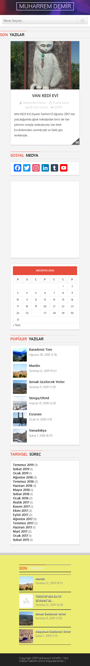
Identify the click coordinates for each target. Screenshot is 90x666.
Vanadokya (37, 430)
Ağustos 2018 (23, 477)
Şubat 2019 (21, 469)
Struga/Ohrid (39, 398)
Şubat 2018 (21, 494)
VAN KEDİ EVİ (45, 95)
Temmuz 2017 (23, 523)
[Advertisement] (45, 220)
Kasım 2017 (21, 506)
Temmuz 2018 (23, 481)
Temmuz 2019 (23, 465)
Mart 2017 (20, 531)
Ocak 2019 (20, 473)
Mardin (34, 366)
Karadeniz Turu (40, 349)
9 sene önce (60, 103)
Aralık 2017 (21, 502)
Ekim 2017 (20, 511)
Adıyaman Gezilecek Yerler (53, 631)
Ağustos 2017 (23, 519)
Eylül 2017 (20, 515)
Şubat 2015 (21, 540)
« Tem (16, 325)
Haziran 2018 (22, 486)
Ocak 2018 (20, 498)
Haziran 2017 (22, 527)
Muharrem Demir (34, 103)
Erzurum (35, 414)
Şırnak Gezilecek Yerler (47, 382)
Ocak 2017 (20, 536)
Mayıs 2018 (21, 490)
